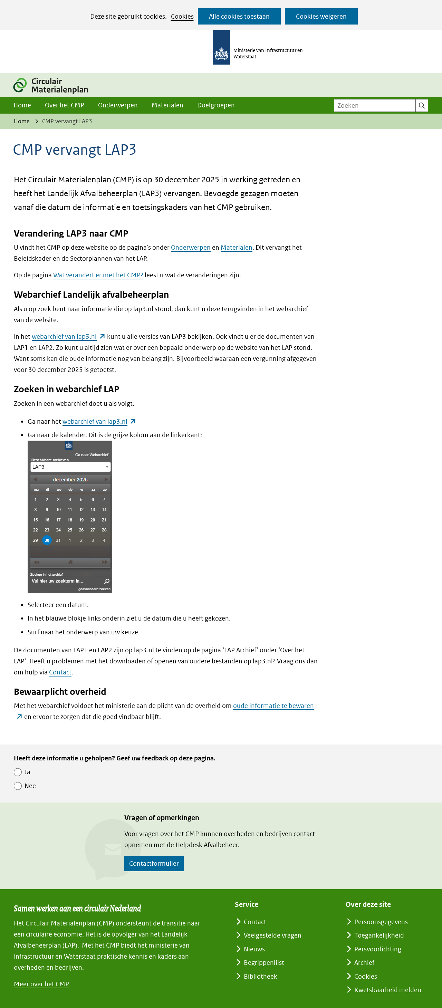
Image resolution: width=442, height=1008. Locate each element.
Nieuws (254, 949)
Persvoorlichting (377, 949)
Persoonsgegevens (381, 922)
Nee (30, 786)
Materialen (167, 105)
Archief (364, 963)
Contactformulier (154, 863)
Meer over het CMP (41, 984)
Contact (60, 672)
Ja (27, 772)
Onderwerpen (118, 105)
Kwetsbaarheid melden (387, 990)
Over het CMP (64, 105)
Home (22, 105)
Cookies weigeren (321, 16)
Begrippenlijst (264, 963)
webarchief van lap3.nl (69, 336)
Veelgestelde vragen (272, 935)
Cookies (182, 16)
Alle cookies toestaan (239, 16)
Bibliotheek (260, 976)
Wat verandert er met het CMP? (98, 275)
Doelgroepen (216, 105)
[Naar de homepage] (54, 95)
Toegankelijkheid (379, 935)
